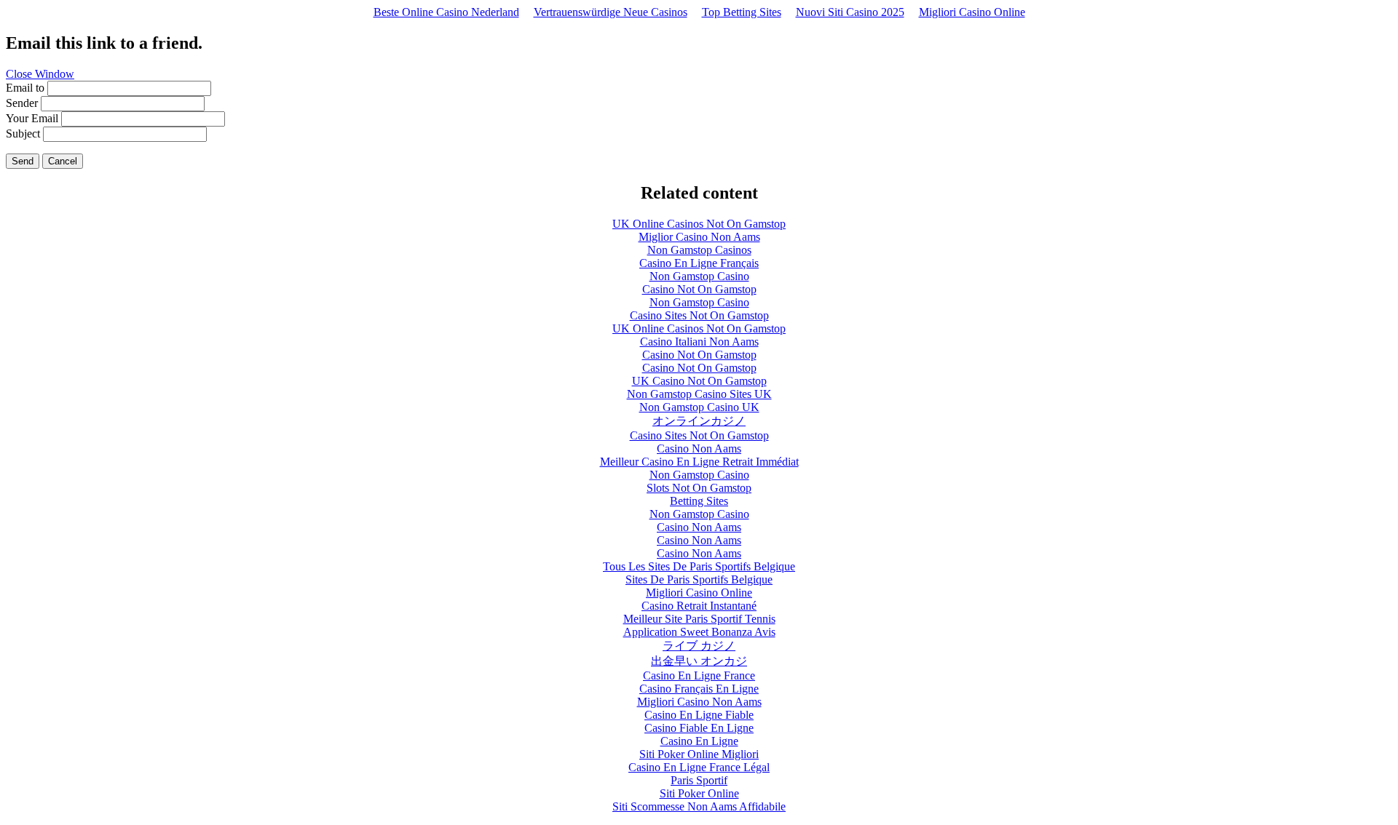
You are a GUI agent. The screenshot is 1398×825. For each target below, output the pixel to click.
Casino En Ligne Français (699, 263)
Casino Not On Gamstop (699, 289)
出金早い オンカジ (699, 661)
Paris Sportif (699, 780)
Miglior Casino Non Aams (699, 237)
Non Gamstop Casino (699, 276)
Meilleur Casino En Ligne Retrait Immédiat (699, 461)
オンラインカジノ (699, 421)
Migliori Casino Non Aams (699, 702)
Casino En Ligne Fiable (699, 715)
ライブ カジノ (699, 645)
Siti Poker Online (699, 793)
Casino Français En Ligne (699, 688)
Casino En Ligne (699, 741)
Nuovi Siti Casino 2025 (850, 12)
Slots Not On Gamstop (699, 488)
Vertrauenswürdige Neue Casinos (610, 12)
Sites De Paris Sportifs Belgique (699, 579)
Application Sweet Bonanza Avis (699, 632)
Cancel (62, 161)
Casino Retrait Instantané (699, 605)
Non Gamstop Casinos (699, 250)
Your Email (32, 118)
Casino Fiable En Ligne (699, 728)
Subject (23, 133)
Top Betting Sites (741, 12)
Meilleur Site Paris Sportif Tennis (699, 619)
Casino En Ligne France (699, 675)
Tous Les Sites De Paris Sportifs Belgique (699, 566)
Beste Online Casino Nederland (446, 12)
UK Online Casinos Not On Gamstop (699, 224)
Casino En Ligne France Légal (699, 767)
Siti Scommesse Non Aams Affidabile (699, 806)
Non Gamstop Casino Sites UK (699, 394)
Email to (25, 87)
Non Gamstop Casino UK (699, 407)
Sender (22, 103)
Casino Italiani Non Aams (699, 341)
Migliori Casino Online (972, 12)
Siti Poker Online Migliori (699, 754)
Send (22, 161)
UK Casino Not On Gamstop (699, 381)
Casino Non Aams (699, 448)
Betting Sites (699, 501)
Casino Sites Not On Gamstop (699, 315)
